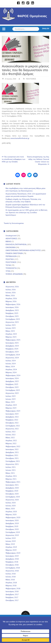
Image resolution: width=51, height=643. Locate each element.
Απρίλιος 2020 (11, 511)
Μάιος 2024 (10, 366)
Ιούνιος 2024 (11, 363)
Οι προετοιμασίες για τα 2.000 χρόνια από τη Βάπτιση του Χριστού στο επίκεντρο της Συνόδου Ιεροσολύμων (26, 212)
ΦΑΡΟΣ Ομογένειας (32, 16)
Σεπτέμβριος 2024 (13, 355)
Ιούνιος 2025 (11, 328)
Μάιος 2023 (10, 402)
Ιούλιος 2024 (11, 360)
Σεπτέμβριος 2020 (13, 497)
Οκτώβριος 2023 (12, 387)
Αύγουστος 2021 (12, 464)
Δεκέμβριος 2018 (12, 559)
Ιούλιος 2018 (11, 574)
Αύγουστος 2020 (12, 500)
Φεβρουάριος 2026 (13, 304)
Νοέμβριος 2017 (12, 597)
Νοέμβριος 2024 (12, 349)
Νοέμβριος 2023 (12, 384)
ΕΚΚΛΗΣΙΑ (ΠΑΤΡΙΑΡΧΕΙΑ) (16, 244)
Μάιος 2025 (10, 331)
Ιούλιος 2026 (11, 289)
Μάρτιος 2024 (11, 372)
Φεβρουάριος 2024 (13, 375)
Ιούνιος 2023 (11, 399)
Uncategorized (11, 235)
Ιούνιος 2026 (11, 292)
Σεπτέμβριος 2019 (13, 532)
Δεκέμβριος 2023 (12, 381)
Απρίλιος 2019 (11, 547)
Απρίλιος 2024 (11, 369)
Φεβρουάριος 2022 (13, 446)
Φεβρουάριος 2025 (13, 340)
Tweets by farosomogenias (14, 223)
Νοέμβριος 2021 (12, 455)
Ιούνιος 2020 (11, 506)
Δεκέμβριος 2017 (12, 594)
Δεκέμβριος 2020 (12, 488)
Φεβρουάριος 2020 (13, 517)
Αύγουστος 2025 (12, 322)
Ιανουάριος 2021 (12, 485)
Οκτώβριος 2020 (12, 494)
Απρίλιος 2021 (11, 476)
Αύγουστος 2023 (12, 393)
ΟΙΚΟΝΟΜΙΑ (11, 247)
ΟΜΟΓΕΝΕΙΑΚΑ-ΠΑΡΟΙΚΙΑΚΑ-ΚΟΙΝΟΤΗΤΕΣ (23, 250)
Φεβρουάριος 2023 (13, 411)
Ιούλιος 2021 (11, 467)
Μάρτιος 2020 (11, 514)
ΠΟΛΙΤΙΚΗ (10, 259)
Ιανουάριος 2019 (12, 556)
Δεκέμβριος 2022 (12, 417)
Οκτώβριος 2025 (12, 316)
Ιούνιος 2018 (11, 577)
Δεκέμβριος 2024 (12, 346)
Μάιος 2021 (10, 473)
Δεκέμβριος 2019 (12, 523)
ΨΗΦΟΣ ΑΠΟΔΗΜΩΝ (14, 274)
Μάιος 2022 (10, 437)
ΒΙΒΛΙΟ (8, 241)
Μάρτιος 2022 (11, 443)
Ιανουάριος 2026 (12, 307)
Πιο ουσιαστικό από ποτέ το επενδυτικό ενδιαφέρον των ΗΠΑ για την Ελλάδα (13, 159)
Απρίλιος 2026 (11, 298)
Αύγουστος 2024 (12, 358)
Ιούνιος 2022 (11, 434)
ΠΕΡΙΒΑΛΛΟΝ (11, 256)
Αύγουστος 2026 (12, 286)
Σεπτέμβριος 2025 (13, 319)
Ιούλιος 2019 (11, 538)
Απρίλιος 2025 (11, 334)
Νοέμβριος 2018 (12, 562)
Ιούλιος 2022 (11, 432)
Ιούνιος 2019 (11, 541)
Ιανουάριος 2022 (12, 449)
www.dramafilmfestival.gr (19, 138)
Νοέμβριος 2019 (12, 526)
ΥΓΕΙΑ (8, 271)
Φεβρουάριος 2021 (13, 482)
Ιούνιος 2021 (11, 470)
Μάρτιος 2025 (11, 337)
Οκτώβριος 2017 (12, 600)
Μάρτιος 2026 (11, 301)
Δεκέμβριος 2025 (12, 310)
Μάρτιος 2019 (11, 550)
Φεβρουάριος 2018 (13, 588)
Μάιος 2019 (10, 544)
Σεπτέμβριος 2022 (13, 426)
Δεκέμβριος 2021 (12, 452)
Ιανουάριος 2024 (12, 378)
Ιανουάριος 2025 (12, 343)
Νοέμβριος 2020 (12, 491)
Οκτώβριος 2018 (12, 565)
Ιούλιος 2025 (11, 325)
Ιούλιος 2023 (11, 396)
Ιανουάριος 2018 (12, 591)
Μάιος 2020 (10, 508)
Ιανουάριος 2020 (12, 520)
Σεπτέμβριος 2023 (13, 390)
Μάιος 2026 (10, 295)
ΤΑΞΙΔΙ (8, 265)
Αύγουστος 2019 (12, 535)
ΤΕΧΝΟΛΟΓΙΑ (11, 268)
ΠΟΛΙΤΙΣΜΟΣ (31, 79)
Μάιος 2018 (10, 580)
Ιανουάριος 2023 (12, 414)
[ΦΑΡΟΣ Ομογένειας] (8, 14)
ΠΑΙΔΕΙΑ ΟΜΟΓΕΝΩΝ (14, 253)
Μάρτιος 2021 (11, 479)
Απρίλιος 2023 (11, 405)
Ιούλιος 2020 (11, 503)
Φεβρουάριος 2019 (13, 553)
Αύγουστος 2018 (12, 571)
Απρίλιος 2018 (11, 582)
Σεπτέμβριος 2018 (13, 568)
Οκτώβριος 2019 (12, 529)
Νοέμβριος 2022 (12, 420)
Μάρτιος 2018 (11, 585)
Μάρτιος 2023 (11, 408)
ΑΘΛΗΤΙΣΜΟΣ (11, 238)
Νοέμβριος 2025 (12, 313)
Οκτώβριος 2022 (12, 423)
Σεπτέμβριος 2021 (13, 461)
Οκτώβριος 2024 (12, 352)
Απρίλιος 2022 (11, 440)
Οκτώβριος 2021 (12, 458)
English (45, 28)
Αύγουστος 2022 (12, 429)
